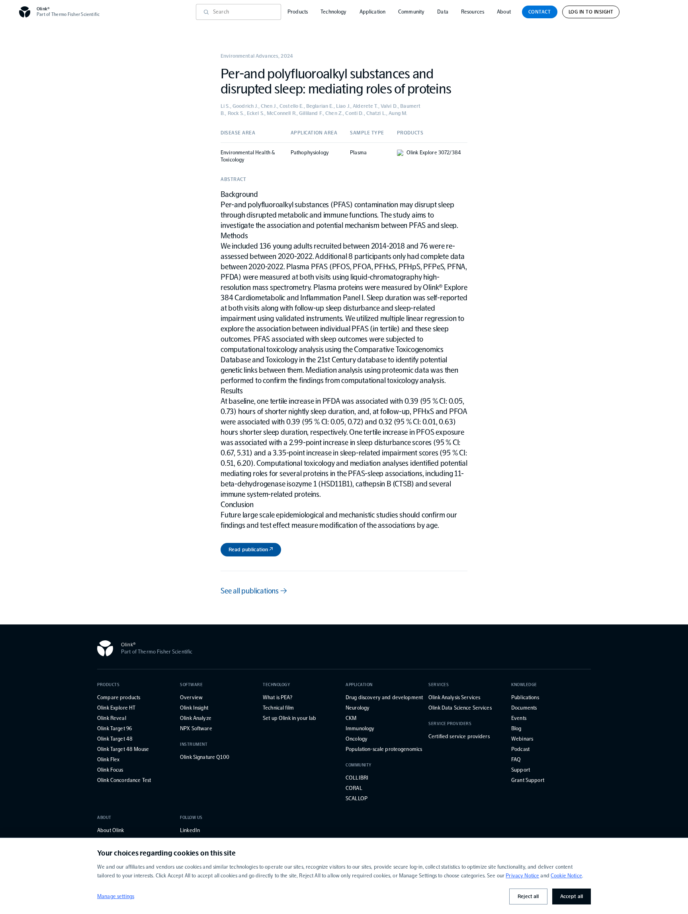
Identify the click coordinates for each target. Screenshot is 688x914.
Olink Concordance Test (124, 780)
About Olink (110, 830)
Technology (333, 11)
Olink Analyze (195, 718)
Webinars (522, 738)
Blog (516, 728)
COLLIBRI (357, 777)
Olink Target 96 (114, 728)
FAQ (516, 759)
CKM (351, 718)
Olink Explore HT (116, 707)
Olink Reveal (111, 718)
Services (438, 684)
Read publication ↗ (251, 549)
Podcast (520, 749)
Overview (191, 697)
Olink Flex (108, 759)
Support (520, 769)
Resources (472, 11)
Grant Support (527, 780)
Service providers (449, 723)
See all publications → (254, 590)
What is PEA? (277, 697)
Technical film (278, 707)
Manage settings (115, 896)
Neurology (357, 707)
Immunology (360, 728)
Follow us (191, 817)
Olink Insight (194, 707)
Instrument (194, 744)
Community (411, 11)
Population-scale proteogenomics (384, 749)
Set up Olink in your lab (289, 718)
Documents (524, 707)
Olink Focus (110, 769)
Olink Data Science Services (460, 707)
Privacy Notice (522, 875)
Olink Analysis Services (454, 697)
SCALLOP (356, 798)
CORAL (354, 788)
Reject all (528, 896)
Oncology (356, 738)
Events (518, 718)
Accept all (571, 896)
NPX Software (196, 728)
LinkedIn (190, 830)
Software (191, 684)
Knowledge (524, 684)
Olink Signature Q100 (204, 757)
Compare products (118, 697)
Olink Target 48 (115, 738)
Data (442, 11)
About (504, 11)
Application (373, 11)
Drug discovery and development (384, 697)
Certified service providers (459, 736)
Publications (525, 697)
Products (297, 11)
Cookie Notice (566, 875)
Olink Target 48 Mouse (123, 749)
